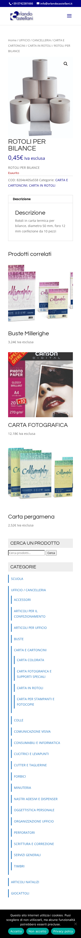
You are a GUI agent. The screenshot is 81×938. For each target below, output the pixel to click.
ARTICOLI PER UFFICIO (30, 627)
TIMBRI (19, 866)
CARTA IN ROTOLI (40, 46)
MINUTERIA (22, 787)
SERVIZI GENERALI (27, 855)
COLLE (18, 720)
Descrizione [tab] (22, 199)
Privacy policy (63, 931)
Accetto (16, 931)
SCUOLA (17, 579)
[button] (66, 64)
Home (12, 40)
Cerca (51, 553)
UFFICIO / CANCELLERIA (35, 40)
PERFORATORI (24, 832)
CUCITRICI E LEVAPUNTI (31, 754)
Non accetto (38, 931)
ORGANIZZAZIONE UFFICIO (34, 821)
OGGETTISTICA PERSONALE (34, 810)
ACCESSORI (22, 600)
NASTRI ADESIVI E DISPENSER (36, 799)
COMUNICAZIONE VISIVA (32, 731)
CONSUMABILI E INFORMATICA (37, 743)
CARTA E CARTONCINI (30, 650)
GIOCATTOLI (20, 893)
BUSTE (19, 639)
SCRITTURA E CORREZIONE (34, 844)
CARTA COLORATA (30, 660)
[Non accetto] (75, 924)
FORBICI (20, 776)
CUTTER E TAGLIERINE (30, 765)
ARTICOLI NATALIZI (25, 882)
